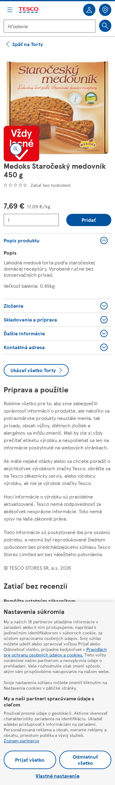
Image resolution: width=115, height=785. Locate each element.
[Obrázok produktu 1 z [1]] (57, 107)
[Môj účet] (89, 10)
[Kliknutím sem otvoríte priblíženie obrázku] (16, 149)
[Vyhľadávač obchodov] (105, 10)
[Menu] (10, 10)
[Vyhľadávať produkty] (105, 26)
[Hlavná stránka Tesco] (28, 10)
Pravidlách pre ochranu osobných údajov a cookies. (55, 652)
